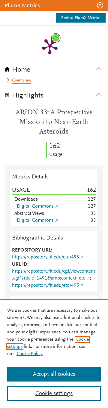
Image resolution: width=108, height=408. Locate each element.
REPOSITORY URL (31, 250)
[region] (54, 353)
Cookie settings (54, 394)
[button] (100, 5)
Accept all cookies (54, 374)
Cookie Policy (29, 353)
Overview (21, 80)
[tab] (54, 67)
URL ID (19, 264)
